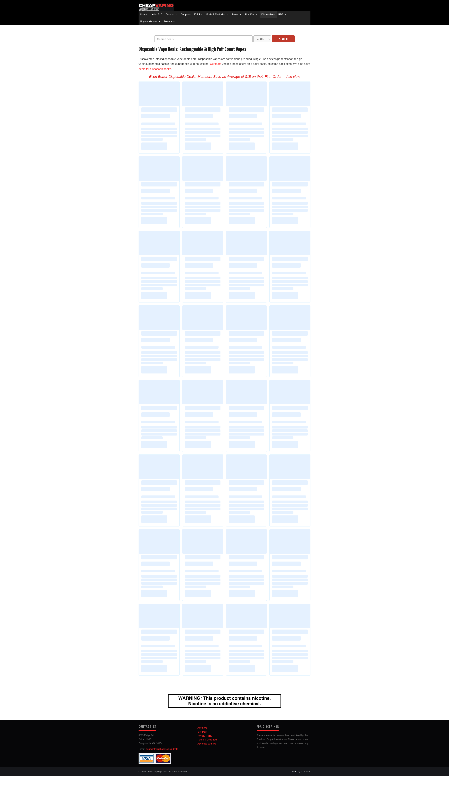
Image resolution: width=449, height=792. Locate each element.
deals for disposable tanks (155, 68)
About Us (202, 728)
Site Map (202, 732)
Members (169, 21)
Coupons (186, 14)
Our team (215, 63)
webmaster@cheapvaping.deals (162, 749)
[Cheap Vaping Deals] (156, 7)
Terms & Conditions (207, 740)
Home (143, 14)
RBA (280, 14)
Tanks (235, 14)
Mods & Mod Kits (215, 14)
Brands (170, 14)
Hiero (294, 771)
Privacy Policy (204, 736)
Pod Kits (249, 14)
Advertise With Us (206, 744)
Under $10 (156, 14)
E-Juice (198, 14)
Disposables (268, 14)
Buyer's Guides (148, 21)
